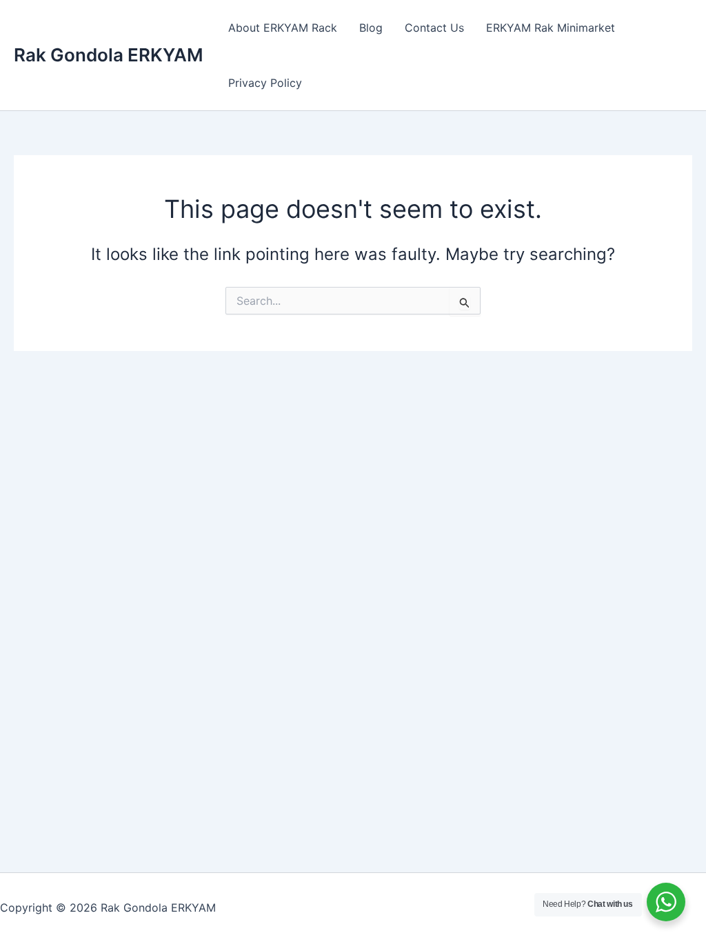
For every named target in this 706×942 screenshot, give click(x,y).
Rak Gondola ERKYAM (108, 55)
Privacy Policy (265, 83)
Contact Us (434, 27)
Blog (371, 27)
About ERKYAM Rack (282, 27)
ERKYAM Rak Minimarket (550, 27)
